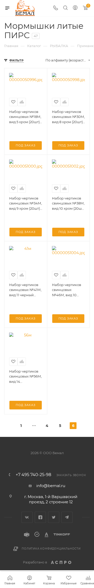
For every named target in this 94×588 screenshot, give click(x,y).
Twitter (53, 517)
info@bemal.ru (50, 485)
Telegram (67, 517)
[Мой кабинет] (75, 8)
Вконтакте (27, 517)
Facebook (40, 517)
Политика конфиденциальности (51, 548)
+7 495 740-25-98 (33, 475)
